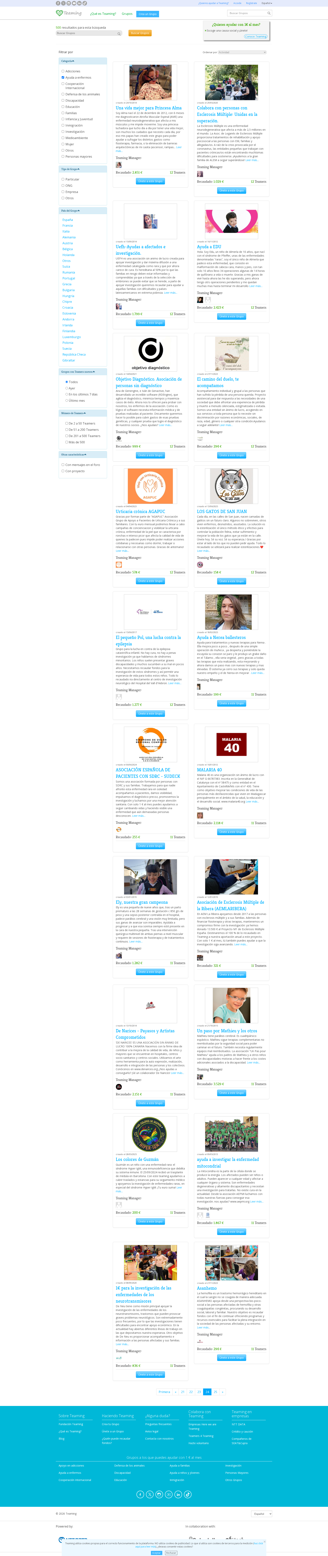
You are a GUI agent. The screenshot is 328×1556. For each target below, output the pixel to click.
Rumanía (69, 272)
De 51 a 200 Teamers (83, 430)
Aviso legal (151, 1431)
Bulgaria (68, 290)
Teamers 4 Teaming (200, 1436)
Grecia (67, 284)
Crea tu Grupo (110, 1424)
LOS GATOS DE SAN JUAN (222, 511)
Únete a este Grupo (150, 181)
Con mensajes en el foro (82, 465)
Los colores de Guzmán (137, 1159)
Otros (69, 150)
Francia (67, 225)
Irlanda (67, 325)
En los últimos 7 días (83, 394)
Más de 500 (76, 442)
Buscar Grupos (140, 33)
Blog (61, 1438)
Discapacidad (75, 100)
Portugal (69, 278)
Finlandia (69, 331)
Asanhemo (207, 1288)
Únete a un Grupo (113, 1431)
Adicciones (73, 71)
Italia (66, 231)
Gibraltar (69, 360)
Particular (72, 179)
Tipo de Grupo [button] (69, 169)
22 (191, 1392)
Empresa (71, 192)
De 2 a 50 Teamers (81, 423)
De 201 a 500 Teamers (84, 436)
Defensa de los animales (83, 94)
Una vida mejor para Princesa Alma (149, 108)
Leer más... (252, 160)
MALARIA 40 (209, 770)
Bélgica (67, 249)
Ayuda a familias (180, 1465)
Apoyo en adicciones (71, 1465)
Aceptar (156, 1552)
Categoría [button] (66, 61)
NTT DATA (238, 1424)
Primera (164, 1392)
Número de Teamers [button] (72, 413)
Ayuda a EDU (209, 247)
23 (199, 1392)
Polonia (68, 343)
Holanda (68, 255)
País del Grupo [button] (69, 210)
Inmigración (74, 125)
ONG (68, 185)
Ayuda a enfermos (78, 77)
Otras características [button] (72, 454)
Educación (72, 107)
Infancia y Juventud (79, 119)
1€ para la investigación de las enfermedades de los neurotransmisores (143, 1294)
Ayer (71, 388)
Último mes (76, 400)
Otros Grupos (233, 1480)
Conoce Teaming (255, 36)
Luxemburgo (72, 337)
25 (215, 1392)
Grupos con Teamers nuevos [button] (76, 371)
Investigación (75, 132)
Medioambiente (77, 138)
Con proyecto (75, 471)
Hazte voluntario (198, 1443)
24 (207, 1392)
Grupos (127, 14)
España (68, 220)
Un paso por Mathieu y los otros (227, 1031)
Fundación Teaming (71, 1424)
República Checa (74, 354)
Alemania (69, 237)
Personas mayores (79, 156)
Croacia (68, 307)
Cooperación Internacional (75, 86)
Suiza (66, 266)
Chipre (67, 302)
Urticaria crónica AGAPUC (140, 511)
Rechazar (171, 1552)
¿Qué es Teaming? (103, 14)
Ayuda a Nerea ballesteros (221, 637)
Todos (73, 382)
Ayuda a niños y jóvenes (184, 1473)
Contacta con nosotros (159, 1438)
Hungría (68, 296)
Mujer (70, 144)
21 (182, 1392)
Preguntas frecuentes (158, 1424)
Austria (67, 243)
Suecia (67, 348)
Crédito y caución (242, 1431)
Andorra (68, 319)
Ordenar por (210, 52)
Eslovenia (69, 313)
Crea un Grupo (148, 14)
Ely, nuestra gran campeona (142, 902)
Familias (71, 113)
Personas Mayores (236, 1473)
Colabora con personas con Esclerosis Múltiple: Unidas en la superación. (227, 114)
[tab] (83, 61)
